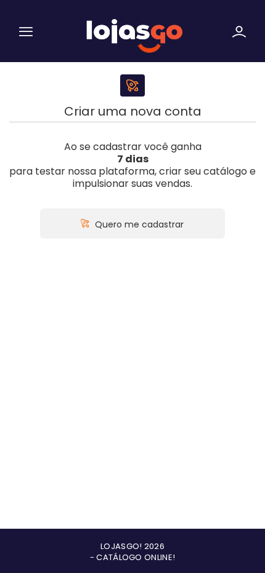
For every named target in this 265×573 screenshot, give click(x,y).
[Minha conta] (239, 34)
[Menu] (26, 34)
